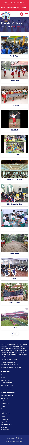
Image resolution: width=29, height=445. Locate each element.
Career (10, 9)
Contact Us (17, 9)
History (3, 377)
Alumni (24, 7)
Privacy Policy (5, 430)
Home (3, 7)
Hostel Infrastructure (7, 388)
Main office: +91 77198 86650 (9, 360)
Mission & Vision (5, 380)
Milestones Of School (7, 383)
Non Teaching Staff (6, 424)
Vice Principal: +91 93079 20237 (9, 365)
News (2, 409)
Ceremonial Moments (13, 7)
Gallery (8, 26)
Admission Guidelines (7, 396)
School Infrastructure (7, 385)
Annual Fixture (5, 398)
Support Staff (5, 422)
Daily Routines (5, 403)
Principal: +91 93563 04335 (8, 362)
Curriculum (4, 401)
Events (3, 406)
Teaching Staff (5, 419)
